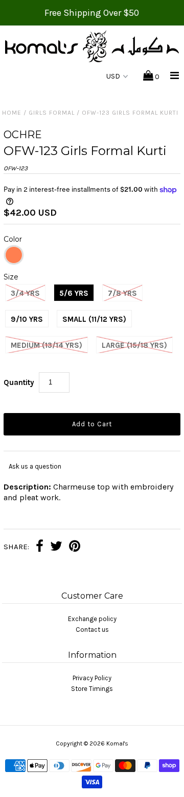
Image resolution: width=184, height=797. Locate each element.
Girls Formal (52, 112)
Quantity (19, 382)
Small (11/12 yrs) (94, 319)
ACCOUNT (69, 76)
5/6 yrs (73, 293)
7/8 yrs (122, 293)
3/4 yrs (25, 293)
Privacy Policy (92, 678)
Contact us (92, 629)
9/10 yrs (27, 319)
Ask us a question (35, 466)
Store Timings (92, 688)
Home (11, 112)
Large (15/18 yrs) (134, 345)
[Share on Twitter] (56, 547)
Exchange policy (92, 619)
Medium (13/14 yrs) (46, 345)
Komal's (117, 743)
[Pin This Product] (74, 547)
